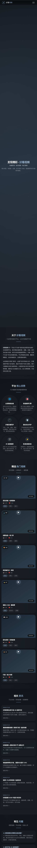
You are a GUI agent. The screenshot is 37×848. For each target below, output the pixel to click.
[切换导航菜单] (33, 3)
